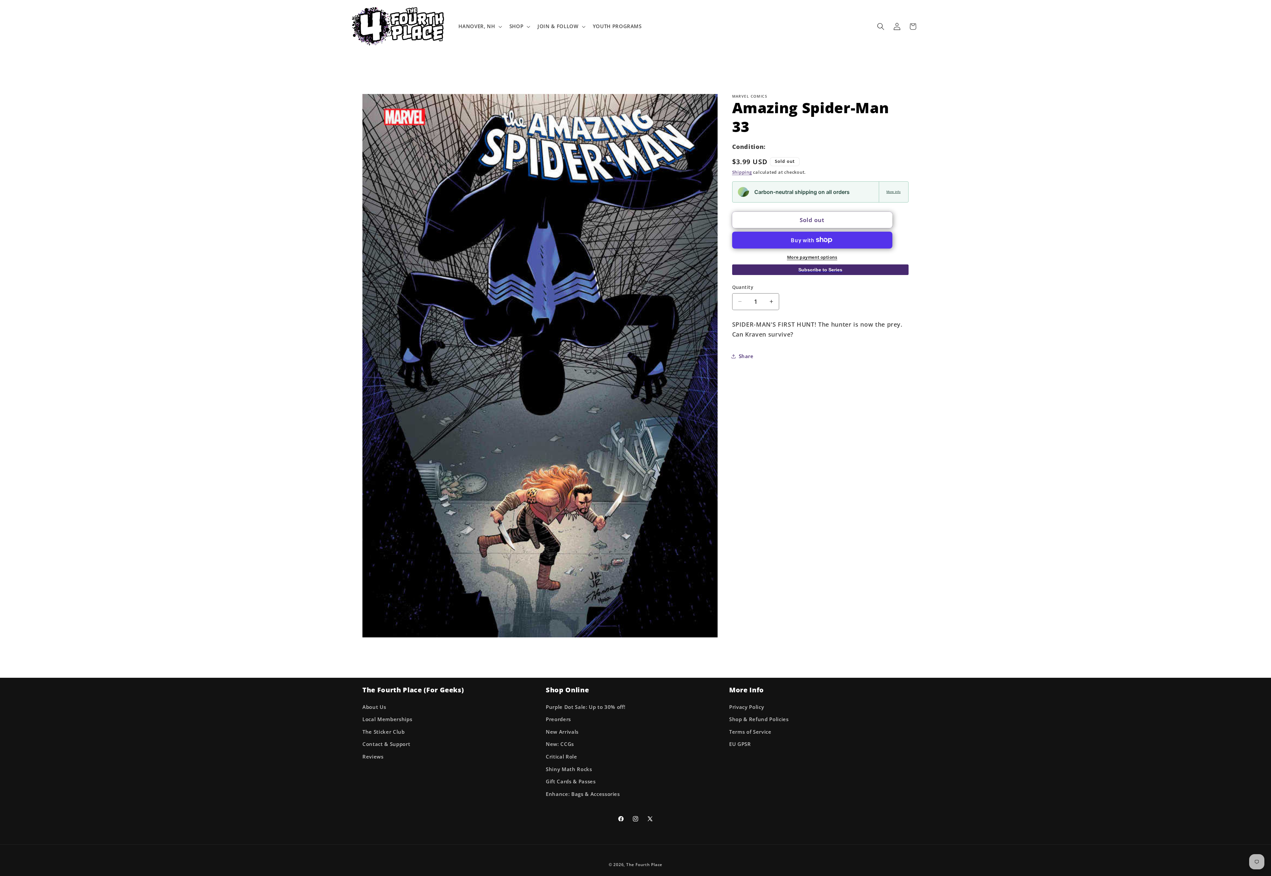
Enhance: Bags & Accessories (583, 794)
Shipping (742, 172)
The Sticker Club (383, 731)
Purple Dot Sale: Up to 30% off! (585, 707)
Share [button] (746, 355)
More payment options (812, 257)
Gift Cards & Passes (571, 781)
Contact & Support (386, 744)
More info (893, 192)
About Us (374, 707)
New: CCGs (560, 744)
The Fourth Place (644, 864)
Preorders (558, 719)
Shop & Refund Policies (759, 719)
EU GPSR (740, 744)
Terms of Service (750, 731)
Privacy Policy (746, 707)
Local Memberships (387, 719)
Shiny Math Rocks (569, 769)
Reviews (373, 756)
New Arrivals (562, 731)
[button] (479, 26)
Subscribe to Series (820, 269)
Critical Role (561, 756)
